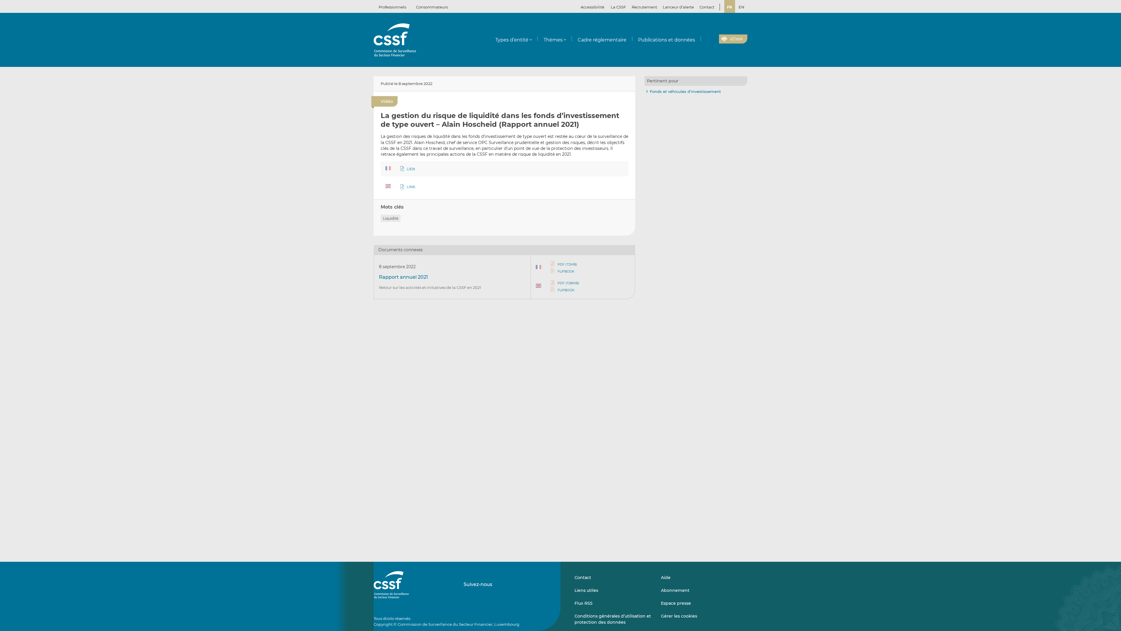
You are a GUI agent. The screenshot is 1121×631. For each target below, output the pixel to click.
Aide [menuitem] (666, 577)
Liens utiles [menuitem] (586, 590)
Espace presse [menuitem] (676, 603)
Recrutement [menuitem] (644, 7)
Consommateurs (432, 7)
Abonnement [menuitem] (675, 590)
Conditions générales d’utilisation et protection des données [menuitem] (613, 619)
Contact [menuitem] (706, 7)
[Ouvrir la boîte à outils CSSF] (712, 39)
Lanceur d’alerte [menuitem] (678, 7)
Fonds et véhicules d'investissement (685, 91)
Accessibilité (592, 7)
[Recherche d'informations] (705, 39)
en (741, 7)
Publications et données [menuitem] (666, 40)
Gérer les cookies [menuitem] (679, 616)
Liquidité (390, 218)
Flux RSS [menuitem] (584, 603)
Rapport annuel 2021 (403, 277)
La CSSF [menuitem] (618, 7)
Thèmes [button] (553, 40)
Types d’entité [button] (511, 40)
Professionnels (392, 7)
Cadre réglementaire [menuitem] (602, 40)
